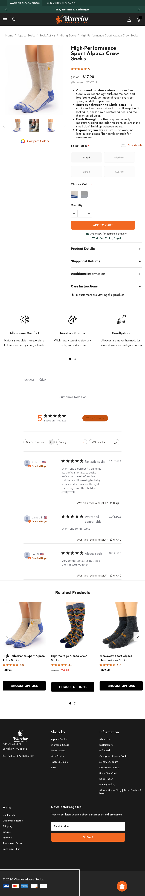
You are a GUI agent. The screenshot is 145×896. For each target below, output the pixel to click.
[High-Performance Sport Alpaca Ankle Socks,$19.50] (24, 626)
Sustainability (106, 745)
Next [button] (139, 9)
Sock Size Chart (108, 773)
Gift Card (104, 750)
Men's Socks (58, 750)
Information (109, 732)
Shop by (58, 732)
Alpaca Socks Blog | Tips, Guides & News (120, 791)
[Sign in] (129, 20)
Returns (7, 832)
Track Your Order (13, 843)
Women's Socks (60, 745)
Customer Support (13, 821)
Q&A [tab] (42, 379)
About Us (104, 739)
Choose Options (24, 686)
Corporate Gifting (109, 767)
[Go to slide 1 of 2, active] (70, 359)
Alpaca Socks (59, 739)
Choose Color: (81, 184)
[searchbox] (36, 442)
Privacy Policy (107, 784)
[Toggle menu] (5, 20)
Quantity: (77, 205)
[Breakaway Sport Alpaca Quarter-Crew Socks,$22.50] (121, 626)
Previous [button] (6, 9)
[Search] (14, 19)
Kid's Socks (57, 756)
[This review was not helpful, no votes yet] (117, 503)
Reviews (7, 838)
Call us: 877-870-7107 (20, 756)
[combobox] (71, 442)
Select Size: (80, 146)
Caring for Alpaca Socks (113, 756)
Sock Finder (106, 779)
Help (7, 807)
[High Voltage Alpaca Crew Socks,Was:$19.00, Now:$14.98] (72, 626)
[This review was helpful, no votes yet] (111, 503)
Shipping (7, 826)
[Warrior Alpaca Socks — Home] (72, 19)
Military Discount (108, 762)
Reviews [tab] (29, 380)
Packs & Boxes (59, 762)
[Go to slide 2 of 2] (75, 359)
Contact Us (9, 815)
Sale (53, 767)
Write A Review (95, 418)
